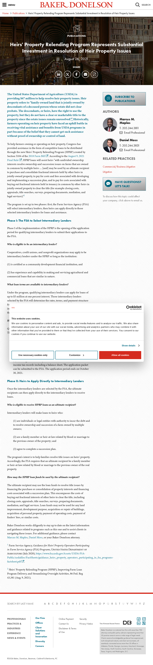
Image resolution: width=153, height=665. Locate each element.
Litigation (107, 171)
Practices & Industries (14, 626)
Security (83, 618)
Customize (74, 355)
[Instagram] (143, 619)
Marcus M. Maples (17, 537)
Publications (19, 13)
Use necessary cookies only (32, 355)
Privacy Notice (86, 623)
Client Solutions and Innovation (41, 632)
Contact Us (64, 623)
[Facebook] (76, 74)
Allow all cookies (120, 355)
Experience (14, 633)
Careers (39, 646)
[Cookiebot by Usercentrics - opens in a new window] (128, 308)
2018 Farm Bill (37, 156)
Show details (128, 345)
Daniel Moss (36, 537)
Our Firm (40, 618)
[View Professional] (110, 124)
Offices (39, 622)
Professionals (16, 618)
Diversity (40, 641)
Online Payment (66, 618)
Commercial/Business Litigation (119, 166)
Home (5, 13)
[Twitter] (67, 74)
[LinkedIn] (58, 74)
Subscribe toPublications (125, 99)
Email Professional (134, 132)
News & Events (16, 638)
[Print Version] (94, 74)
